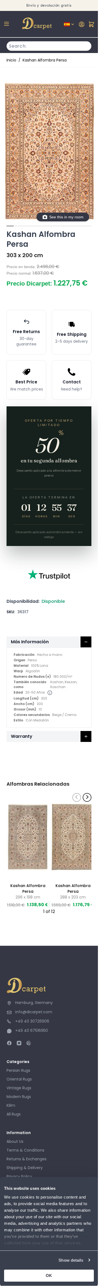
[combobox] (49, 45)
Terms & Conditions (25, 1150)
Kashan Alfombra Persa (45, 60)
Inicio (11, 60)
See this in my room (66, 217)
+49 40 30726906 (32, 1021)
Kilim (11, 1105)
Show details (70, 1260)
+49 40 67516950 (31, 1030)
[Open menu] (6, 23)
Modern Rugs (19, 1096)
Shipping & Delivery (25, 1167)
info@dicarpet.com (33, 1012)
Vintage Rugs (19, 1088)
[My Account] (81, 24)
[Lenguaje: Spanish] (69, 24)
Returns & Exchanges (27, 1159)
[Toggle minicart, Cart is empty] (91, 24)
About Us (15, 1141)
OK (49, 1275)
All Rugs (14, 1114)
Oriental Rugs (19, 1079)
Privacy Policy (19, 1176)
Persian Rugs (18, 1070)
